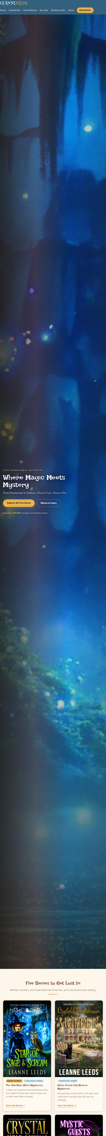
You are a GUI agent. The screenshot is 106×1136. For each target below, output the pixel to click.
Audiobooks (14, 10)
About (71, 10)
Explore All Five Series (19, 502)
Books (3, 10)
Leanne (13, 3)
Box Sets (44, 10)
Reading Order (58, 10)
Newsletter (85, 10)
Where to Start (49, 503)
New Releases (30, 10)
